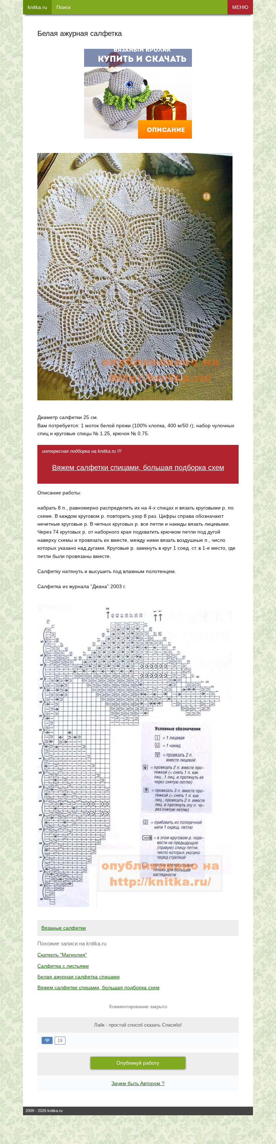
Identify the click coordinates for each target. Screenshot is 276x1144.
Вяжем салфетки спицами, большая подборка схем (138, 467)
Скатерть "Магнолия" (62, 955)
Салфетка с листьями (63, 966)
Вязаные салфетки (63, 928)
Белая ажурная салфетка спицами (78, 977)
